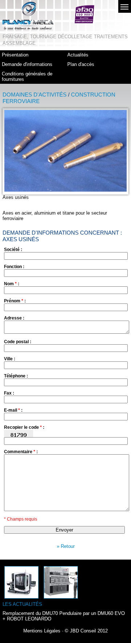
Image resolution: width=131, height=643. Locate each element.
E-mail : (13, 410)
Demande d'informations (27, 64)
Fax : (9, 393)
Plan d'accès (80, 64)
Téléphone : (16, 376)
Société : (13, 249)
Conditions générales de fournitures (27, 76)
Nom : (11, 283)
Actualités (77, 55)
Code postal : (17, 341)
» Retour (66, 546)
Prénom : (15, 300)
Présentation (15, 55)
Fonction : (14, 266)
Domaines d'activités (35, 94)
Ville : (9, 358)
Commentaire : (21, 451)
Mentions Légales (41, 631)
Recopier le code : (24, 427)
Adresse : (14, 318)
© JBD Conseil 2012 (86, 631)
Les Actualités (22, 604)
